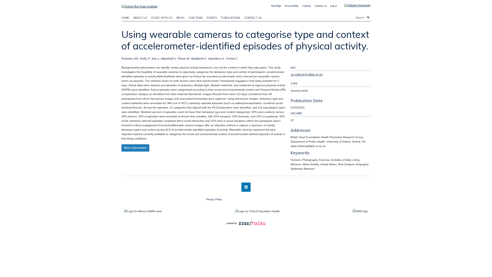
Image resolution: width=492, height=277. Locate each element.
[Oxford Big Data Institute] (139, 5)
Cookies (306, 5)
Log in (333, 5)
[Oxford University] (354, 5)
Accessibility (291, 5)
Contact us (321, 5)
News (180, 17)
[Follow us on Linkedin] (246, 187)
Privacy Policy (214, 199)
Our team (196, 17)
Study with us (161, 17)
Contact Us (253, 17)
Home (125, 17)
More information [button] (135, 147)
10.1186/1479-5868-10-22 (306, 74)
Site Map (276, 5)
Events (212, 17)
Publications (230, 17)
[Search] (368, 18)
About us (140, 17)
